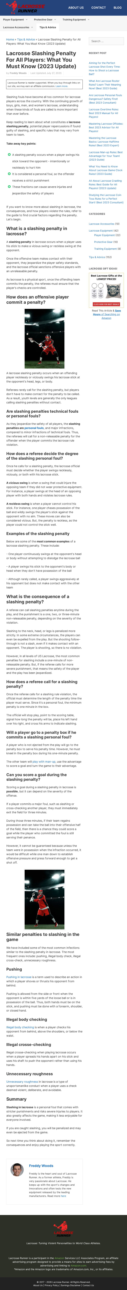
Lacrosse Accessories (16, 27)
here (63, 1195)
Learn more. (62, 86)
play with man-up (44, 761)
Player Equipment (13, 19)
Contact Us (88, 1285)
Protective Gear (43, 19)
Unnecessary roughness (22, 1081)
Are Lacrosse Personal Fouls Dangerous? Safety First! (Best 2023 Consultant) (105, 99)
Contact (98, 7)
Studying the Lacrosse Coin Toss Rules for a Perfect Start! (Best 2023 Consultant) (106, 198)
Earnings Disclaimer (71, 1285)
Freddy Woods (41, 1166)
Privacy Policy (52, 1285)
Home (10, 39)
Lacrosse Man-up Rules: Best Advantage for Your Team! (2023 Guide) (106, 156)
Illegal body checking (20, 1027)
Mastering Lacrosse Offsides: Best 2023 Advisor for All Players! (106, 127)
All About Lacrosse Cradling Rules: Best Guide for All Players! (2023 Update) (105, 184)
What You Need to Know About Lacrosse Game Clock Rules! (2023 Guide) (106, 170)
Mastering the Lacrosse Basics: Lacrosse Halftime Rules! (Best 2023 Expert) (104, 141)
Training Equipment (74, 19)
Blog (118, 7)
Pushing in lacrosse (18, 977)
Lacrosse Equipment (101, 230)
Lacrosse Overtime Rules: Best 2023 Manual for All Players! (104, 113)
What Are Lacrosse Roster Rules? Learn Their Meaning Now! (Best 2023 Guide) (105, 84)
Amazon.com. (79, 1265)
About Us (76, 7)
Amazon (60, 1258)
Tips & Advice (47, 27)
